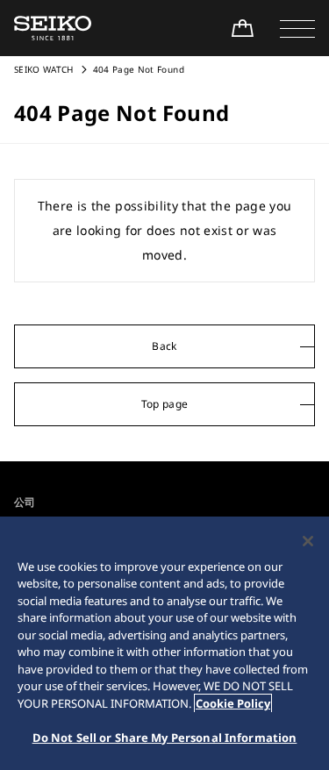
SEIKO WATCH (44, 69)
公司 (25, 502)
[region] (164, 643)
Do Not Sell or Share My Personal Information (164, 737)
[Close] (308, 541)
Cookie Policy (233, 703)
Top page (165, 403)
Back (164, 346)
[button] (297, 28)
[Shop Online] (242, 28)
